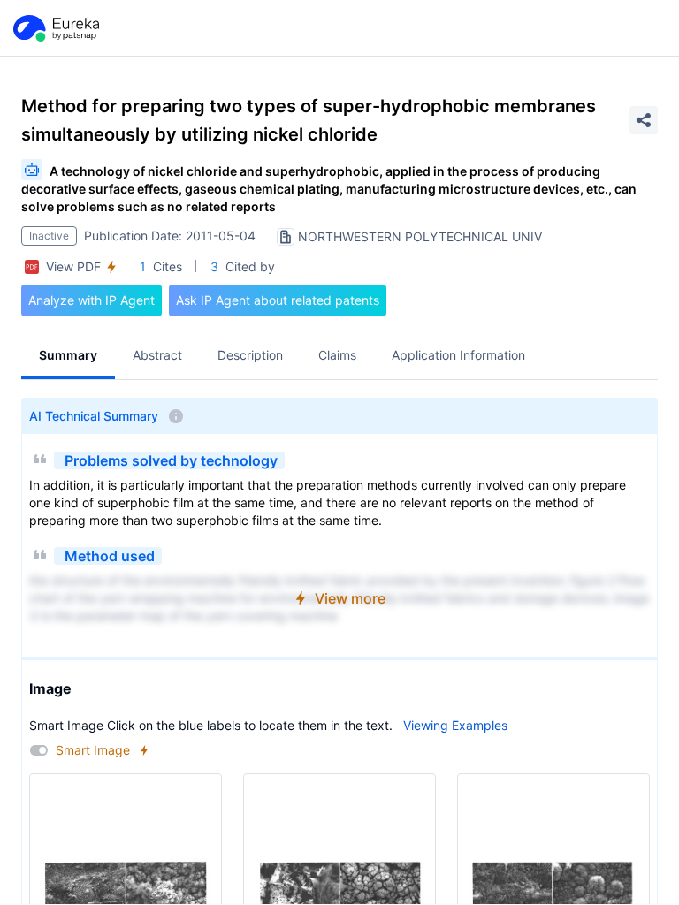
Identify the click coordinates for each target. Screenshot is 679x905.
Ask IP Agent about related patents (277, 300)
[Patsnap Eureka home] (55, 28)
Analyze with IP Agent (91, 300)
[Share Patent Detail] (643, 120)
